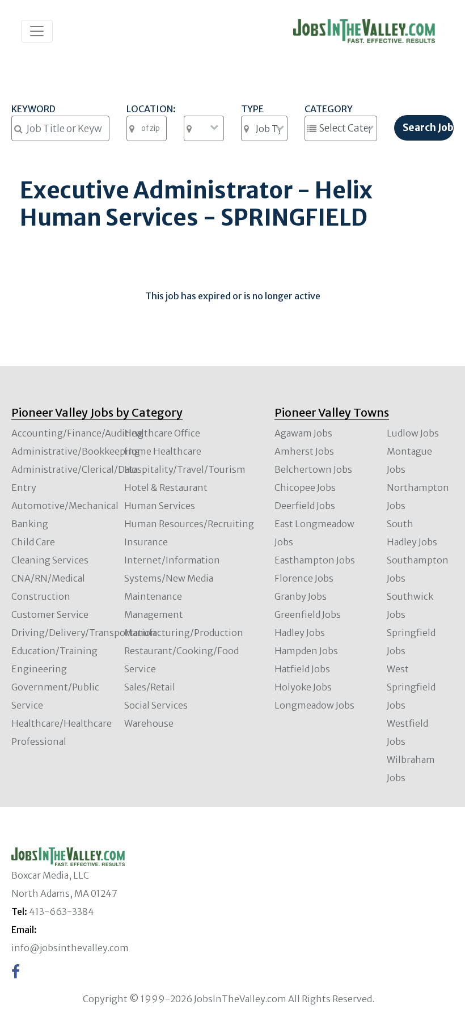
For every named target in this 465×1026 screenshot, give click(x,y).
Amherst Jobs (304, 451)
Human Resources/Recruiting (189, 523)
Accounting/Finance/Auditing (77, 433)
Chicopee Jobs (305, 487)
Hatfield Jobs (302, 669)
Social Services (156, 705)
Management (153, 614)
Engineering (39, 669)
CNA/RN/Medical (48, 578)
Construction (40, 596)
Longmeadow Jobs (314, 705)
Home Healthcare (162, 451)
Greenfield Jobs (307, 614)
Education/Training (54, 650)
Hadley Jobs (299, 632)
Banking (29, 523)
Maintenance (153, 596)
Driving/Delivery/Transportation (84, 632)
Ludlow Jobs (413, 433)
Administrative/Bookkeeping (75, 451)
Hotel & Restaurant (166, 487)
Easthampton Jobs (314, 560)
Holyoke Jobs (303, 687)
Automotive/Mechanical (65, 505)
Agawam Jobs (303, 433)
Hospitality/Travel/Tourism (185, 469)
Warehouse (149, 723)
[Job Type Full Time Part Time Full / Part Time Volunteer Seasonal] (264, 128)
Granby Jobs (300, 596)
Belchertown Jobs (313, 469)
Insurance (146, 542)
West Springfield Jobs (411, 687)
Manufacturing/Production (183, 632)
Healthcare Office (162, 433)
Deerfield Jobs (304, 505)
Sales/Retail (149, 687)
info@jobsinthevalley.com (70, 947)
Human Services (159, 505)
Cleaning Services (49, 560)
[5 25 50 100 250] (204, 128)
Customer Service (49, 614)
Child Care (33, 542)
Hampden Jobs (306, 650)
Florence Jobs (303, 578)
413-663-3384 (61, 911)
